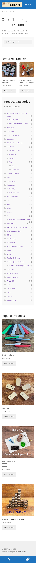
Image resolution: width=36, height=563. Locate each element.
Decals (9, 177)
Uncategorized (12, 300)
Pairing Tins (11, 243)
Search (9, 559)
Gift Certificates (14, 193)
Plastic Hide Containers (15, 246)
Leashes (9, 212)
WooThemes (22, 552)
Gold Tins (15, 166)
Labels (9, 208)
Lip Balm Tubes (14, 150)
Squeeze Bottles (12, 277)
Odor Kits (12, 154)
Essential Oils (11, 181)
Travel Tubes (11, 289)
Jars (8, 200)
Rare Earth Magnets (13, 258)
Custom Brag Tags (13, 173)
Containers (10, 147)
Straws (11, 158)
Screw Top (15, 170)
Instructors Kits (12, 196)
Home (6, 12)
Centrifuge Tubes (13, 135)
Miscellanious (11, 216)
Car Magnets (11, 131)
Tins (10, 162)
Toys (8, 285)
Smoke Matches (12, 273)
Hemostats (11, 185)
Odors (9, 235)
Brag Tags (10, 128)
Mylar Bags (10, 223)
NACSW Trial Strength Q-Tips (19, 266)
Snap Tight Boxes (15, 120)
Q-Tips (9, 254)
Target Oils (10, 281)
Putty (9, 250)
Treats (9, 292)
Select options (9, 91)
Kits (8, 204)
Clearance (10, 139)
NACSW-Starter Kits (13, 231)
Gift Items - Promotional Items (20, 220)
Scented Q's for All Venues (15, 262)
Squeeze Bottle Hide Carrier (18, 124)
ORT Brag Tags (12, 239)
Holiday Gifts (11, 189)
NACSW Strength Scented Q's (17, 227)
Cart (23, 558)
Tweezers (10, 296)
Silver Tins (10, 269)
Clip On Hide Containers (15, 143)
